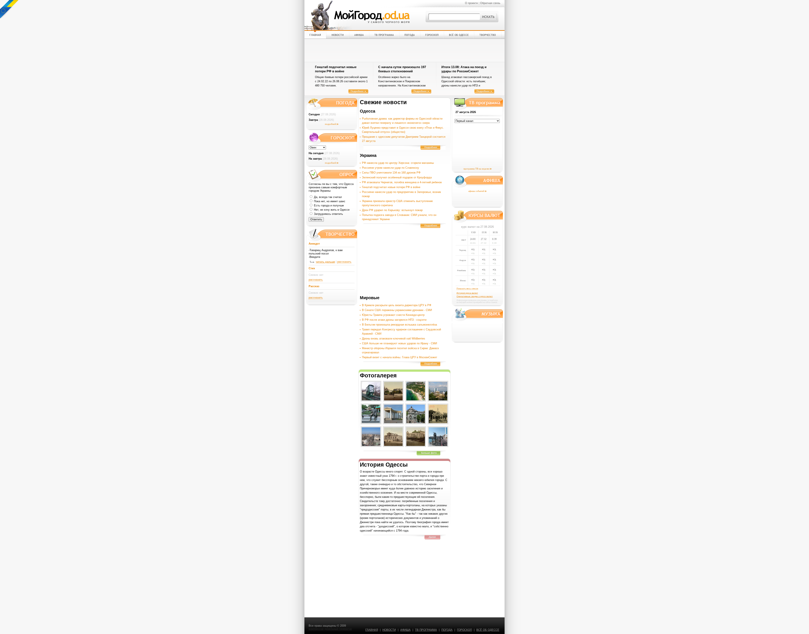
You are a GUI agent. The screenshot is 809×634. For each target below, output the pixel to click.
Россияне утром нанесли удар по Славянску (390, 167)
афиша (405, 629)
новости (389, 629)
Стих (312, 268)
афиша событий (476, 191)
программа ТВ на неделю (476, 168)
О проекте (471, 3)
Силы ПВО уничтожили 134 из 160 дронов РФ (391, 172)
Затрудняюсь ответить (328, 213)
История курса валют (467, 293)
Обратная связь (490, 3)
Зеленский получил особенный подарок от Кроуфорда (397, 177)
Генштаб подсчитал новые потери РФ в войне (391, 187)
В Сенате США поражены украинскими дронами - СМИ (397, 310)
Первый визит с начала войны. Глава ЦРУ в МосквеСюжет (399, 357)
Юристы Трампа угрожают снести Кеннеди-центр (393, 314)
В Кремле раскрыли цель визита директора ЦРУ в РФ (396, 305)
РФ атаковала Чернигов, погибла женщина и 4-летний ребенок (402, 182)
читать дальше (325, 261)
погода (447, 629)
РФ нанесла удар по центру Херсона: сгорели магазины (398, 162)
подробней (330, 124)
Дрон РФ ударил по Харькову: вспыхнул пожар (392, 210)
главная (371, 629)
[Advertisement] (404, 50)
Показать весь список (467, 288)
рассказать (344, 261)
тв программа (426, 629)
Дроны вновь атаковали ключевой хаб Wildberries (393, 338)
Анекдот (314, 243)
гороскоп (464, 629)
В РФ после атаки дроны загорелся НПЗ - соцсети (394, 319)
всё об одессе (487, 629)
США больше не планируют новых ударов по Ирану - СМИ (399, 343)
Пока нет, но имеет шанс (329, 201)
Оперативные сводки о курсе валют (475, 296)
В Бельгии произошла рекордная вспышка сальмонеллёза (399, 324)
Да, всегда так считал (327, 197)
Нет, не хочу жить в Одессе (331, 209)
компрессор (316, 628)
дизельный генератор (338, 628)
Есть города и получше (328, 205)
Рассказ (314, 286)
